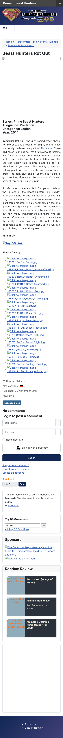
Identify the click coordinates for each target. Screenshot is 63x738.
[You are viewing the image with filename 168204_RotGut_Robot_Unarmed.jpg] (34, 282)
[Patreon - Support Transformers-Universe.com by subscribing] (20, 558)
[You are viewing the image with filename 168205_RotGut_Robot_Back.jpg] (34, 289)
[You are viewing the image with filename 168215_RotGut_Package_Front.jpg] (34, 362)
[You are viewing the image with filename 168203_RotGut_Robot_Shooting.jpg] (34, 274)
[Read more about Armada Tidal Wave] (16, 607)
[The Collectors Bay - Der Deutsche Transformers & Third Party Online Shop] (31, 550)
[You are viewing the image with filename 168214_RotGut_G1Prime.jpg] (34, 354)
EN (7, 28)
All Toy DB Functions (17, 529)
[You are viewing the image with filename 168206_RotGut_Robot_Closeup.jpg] (34, 296)
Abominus (46, 148)
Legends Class (12, 403)
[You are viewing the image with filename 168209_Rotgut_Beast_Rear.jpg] (34, 318)
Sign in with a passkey (34, 447)
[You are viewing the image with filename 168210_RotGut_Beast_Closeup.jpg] (34, 325)
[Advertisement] (31, 678)
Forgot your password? (15, 465)
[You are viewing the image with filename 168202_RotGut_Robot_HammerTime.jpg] (34, 267)
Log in (31, 457)
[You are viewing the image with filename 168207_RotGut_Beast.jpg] (34, 303)
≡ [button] (60, 2)
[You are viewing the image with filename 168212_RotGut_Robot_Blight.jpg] (34, 340)
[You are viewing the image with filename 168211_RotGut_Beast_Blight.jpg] (34, 332)
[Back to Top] (59, 734)
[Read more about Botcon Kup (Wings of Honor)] (16, 585)
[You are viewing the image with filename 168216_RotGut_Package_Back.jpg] (34, 369)
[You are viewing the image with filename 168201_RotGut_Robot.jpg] (34, 260)
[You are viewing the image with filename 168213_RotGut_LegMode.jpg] (34, 347)
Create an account (13, 472)
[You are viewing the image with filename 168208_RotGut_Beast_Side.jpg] (34, 311)
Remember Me (14, 439)
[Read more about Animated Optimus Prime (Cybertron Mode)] (16, 628)
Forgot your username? (15, 469)
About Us (13, 505)
